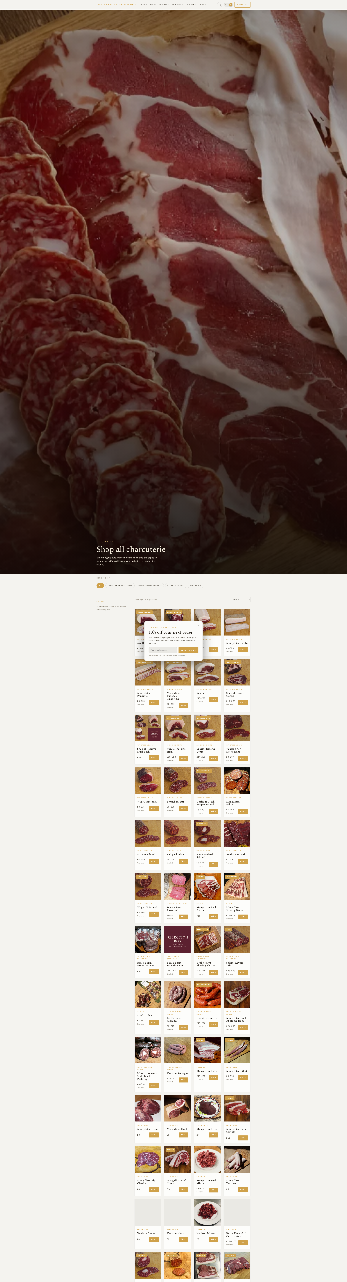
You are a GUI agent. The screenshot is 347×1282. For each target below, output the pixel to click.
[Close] (198, 625)
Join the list (188, 650)
